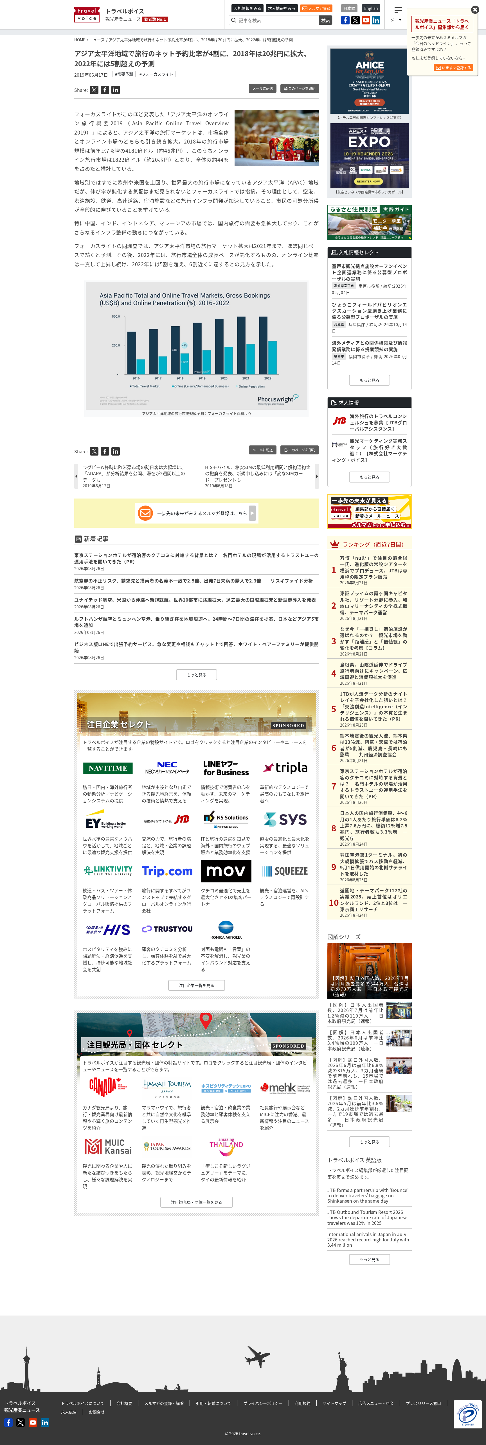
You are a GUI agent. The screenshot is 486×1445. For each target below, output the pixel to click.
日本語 (349, 8)
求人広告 (69, 1412)
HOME (79, 39)
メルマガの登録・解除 (164, 1403)
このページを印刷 (301, 88)
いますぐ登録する (456, 67)
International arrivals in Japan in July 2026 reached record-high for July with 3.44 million (368, 1239)
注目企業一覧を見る (196, 985)
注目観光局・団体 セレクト (135, 1044)
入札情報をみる (247, 8)
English (371, 8)
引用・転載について (213, 1403)
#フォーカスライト (156, 74)
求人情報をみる (282, 8)
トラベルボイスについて (82, 1403)
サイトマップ (334, 1403)
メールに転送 (263, 88)
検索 (325, 20)
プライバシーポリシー (263, 1403)
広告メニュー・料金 (376, 1403)
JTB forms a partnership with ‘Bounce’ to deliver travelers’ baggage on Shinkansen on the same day (367, 1195)
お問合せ (97, 1412)
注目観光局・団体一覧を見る (196, 1202)
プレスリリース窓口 (423, 1403)
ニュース (97, 39)
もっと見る (196, 674)
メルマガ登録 (318, 8)
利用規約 (302, 1403)
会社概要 (124, 1403)
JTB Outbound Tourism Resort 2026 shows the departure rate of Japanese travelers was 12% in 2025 (367, 1217)
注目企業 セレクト (119, 724)
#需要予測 (124, 74)
